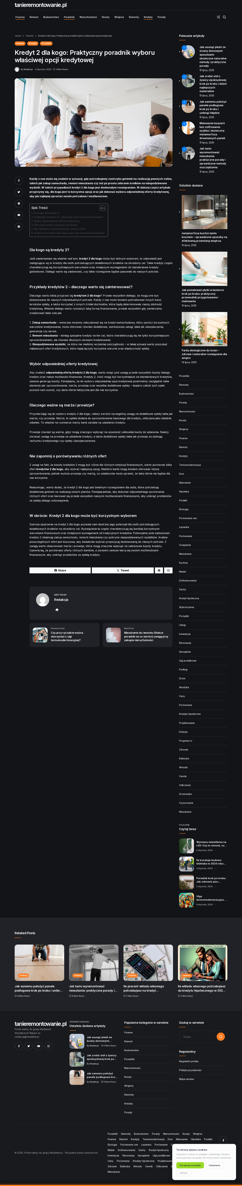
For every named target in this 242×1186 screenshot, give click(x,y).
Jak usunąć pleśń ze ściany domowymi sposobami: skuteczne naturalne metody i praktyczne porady (101, 1039)
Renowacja (185, 642)
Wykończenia (186, 607)
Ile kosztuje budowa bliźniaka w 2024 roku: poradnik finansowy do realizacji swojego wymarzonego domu (210, 862)
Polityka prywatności (190, 1070)
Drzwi (182, 678)
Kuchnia (183, 562)
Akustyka (184, 687)
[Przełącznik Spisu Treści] (101, 208)
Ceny (182, 696)
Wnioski (183, 767)
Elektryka (184, 758)
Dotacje (183, 731)
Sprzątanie (185, 651)
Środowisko (185, 794)
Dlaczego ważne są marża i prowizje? (56, 225)
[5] (188, 153)
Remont (183, 447)
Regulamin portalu (189, 1061)
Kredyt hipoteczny (189, 598)
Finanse (29, 36)
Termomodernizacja (190, 464)
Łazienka (184, 527)
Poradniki (46, 43)
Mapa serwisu (186, 1079)
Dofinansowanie (188, 580)
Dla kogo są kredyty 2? (46, 213)
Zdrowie (183, 749)
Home (18, 36)
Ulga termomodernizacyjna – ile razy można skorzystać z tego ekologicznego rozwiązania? (211, 898)
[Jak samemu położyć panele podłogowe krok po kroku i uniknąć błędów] (39, 963)
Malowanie (185, 482)
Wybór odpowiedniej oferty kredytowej (56, 221)
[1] (188, 51)
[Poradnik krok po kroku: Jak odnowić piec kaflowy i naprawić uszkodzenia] (186, 882)
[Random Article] (218, 17)
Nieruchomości (187, 411)
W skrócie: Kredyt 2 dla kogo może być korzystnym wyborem (69, 233)
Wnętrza (183, 429)
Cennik (183, 776)
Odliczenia (185, 785)
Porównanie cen (188, 518)
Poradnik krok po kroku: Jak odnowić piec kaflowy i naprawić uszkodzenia (211, 880)
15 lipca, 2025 (207, 70)
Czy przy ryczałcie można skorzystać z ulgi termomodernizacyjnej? (67, 636)
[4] (188, 127)
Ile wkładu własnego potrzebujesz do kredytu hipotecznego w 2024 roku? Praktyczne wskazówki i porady (202, 989)
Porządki (184, 616)
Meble (182, 571)
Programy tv (185, 740)
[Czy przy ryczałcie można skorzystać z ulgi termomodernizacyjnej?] (40, 634)
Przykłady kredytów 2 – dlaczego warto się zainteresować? (68, 217)
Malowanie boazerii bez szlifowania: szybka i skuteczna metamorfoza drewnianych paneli (212, 131)
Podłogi (183, 669)
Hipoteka (184, 491)
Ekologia (183, 509)
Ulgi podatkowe (187, 660)
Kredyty (33, 43)
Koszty (182, 420)
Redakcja (28, 69)
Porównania (185, 705)
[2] (188, 80)
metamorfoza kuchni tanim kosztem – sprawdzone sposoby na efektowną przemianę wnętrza (204, 237)
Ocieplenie (185, 545)
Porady (183, 402)
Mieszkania (185, 811)
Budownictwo (186, 393)
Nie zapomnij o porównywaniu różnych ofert (60, 228)
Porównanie (185, 536)
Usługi (182, 625)
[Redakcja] (18, 69)
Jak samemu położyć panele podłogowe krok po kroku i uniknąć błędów (39, 989)
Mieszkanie (185, 553)
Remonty (184, 384)
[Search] (224, 17)
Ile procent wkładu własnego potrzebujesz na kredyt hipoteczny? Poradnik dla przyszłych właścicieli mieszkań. (146, 989)
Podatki (183, 500)
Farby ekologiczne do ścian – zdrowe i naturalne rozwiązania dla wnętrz (204, 354)
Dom (181, 473)
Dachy (182, 589)
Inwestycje (185, 634)
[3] (188, 106)
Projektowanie (187, 723)
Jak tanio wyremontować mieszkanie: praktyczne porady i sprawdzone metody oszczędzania (93, 989)
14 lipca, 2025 (189, 362)
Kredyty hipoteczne (190, 713)
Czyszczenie (186, 802)
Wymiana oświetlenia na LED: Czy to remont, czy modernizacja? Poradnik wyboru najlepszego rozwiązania (211, 843)
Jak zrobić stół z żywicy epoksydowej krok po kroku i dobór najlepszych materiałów (213, 84)
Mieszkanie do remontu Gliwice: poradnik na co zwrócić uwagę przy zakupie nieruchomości (146, 636)
